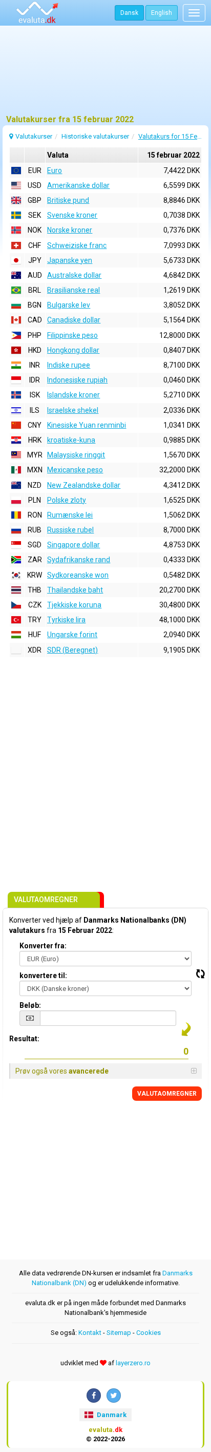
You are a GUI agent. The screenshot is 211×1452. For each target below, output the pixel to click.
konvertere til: (43, 975)
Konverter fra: (43, 946)
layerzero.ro (133, 1363)
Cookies (148, 1332)
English (161, 12)
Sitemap (119, 1332)
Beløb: (30, 1005)
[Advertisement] (105, 74)
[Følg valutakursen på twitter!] (114, 1395)
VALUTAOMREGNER (167, 1093)
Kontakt (89, 1332)
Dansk (129, 12)
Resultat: (24, 1039)
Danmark (110, 1415)
